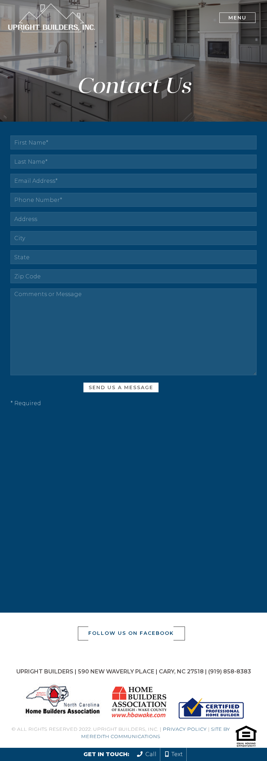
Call (149, 754)
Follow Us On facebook (131, 633)
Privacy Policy (185, 729)
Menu (237, 18)
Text (176, 754)
